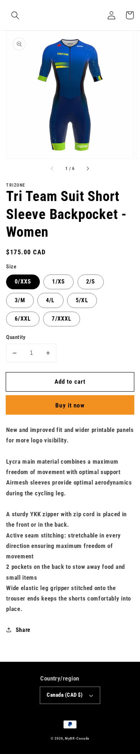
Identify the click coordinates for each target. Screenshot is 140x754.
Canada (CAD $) (65, 695)
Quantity (16, 337)
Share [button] (23, 629)
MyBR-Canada (77, 738)
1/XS (58, 281)
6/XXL (23, 318)
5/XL (82, 300)
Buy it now (70, 405)
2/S (90, 281)
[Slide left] (52, 169)
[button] (15, 15)
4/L (50, 300)
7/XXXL (61, 318)
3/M (20, 300)
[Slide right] (87, 169)
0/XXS (23, 281)
